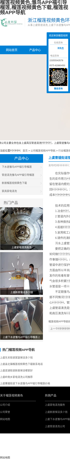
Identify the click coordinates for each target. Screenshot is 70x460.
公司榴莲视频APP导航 (43, 150)
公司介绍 (5, 404)
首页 (25, 150)
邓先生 (60, 48)
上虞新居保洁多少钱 (56, 411)
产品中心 (35, 50)
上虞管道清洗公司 (55, 426)
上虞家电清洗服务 (55, 404)
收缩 (44, 48)
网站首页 (11, 50)
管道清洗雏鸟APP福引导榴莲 (18, 174)
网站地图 (5, 419)
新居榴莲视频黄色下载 (14, 182)
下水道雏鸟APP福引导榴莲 (17, 166)
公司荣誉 (5, 411)
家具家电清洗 (9, 191)
